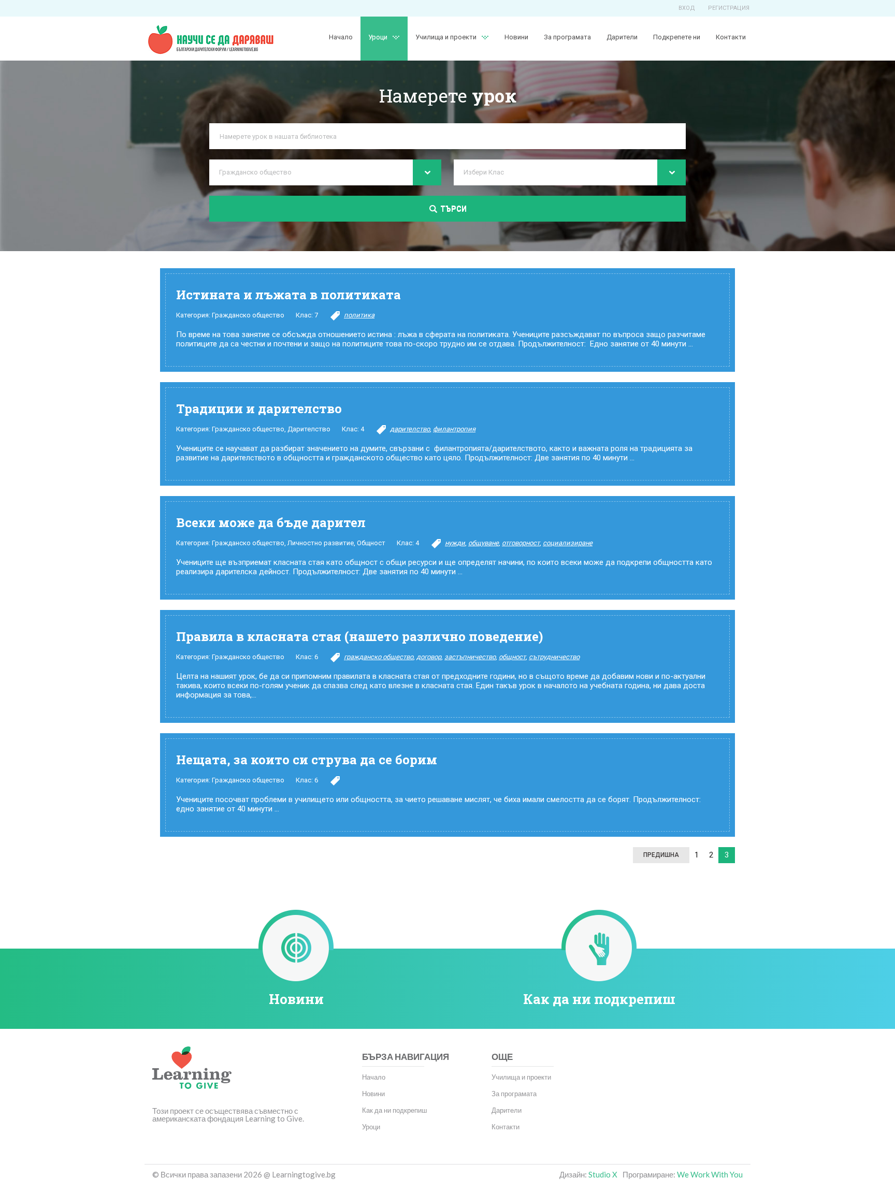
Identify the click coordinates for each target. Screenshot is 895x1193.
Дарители (622, 37)
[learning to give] (192, 1075)
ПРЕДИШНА (661, 855)
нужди (455, 543)
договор (428, 657)
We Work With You (710, 1174)
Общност (371, 543)
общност (512, 657)
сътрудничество (554, 657)
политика (359, 315)
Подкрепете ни (676, 37)
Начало (341, 37)
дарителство (410, 429)
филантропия (454, 429)
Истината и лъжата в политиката (288, 294)
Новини (516, 37)
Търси (453, 209)
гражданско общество (378, 657)
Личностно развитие (320, 543)
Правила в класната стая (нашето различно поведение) (359, 636)
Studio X (602, 1174)
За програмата (567, 37)
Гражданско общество (248, 315)
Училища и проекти (446, 37)
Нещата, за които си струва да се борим (306, 759)
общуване (483, 543)
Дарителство (308, 429)
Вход (687, 8)
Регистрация (728, 8)
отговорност (521, 543)
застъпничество (470, 657)
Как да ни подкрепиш (599, 999)
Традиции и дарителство (259, 408)
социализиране (568, 543)
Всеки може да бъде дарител (271, 522)
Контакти (731, 37)
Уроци (371, 1127)
